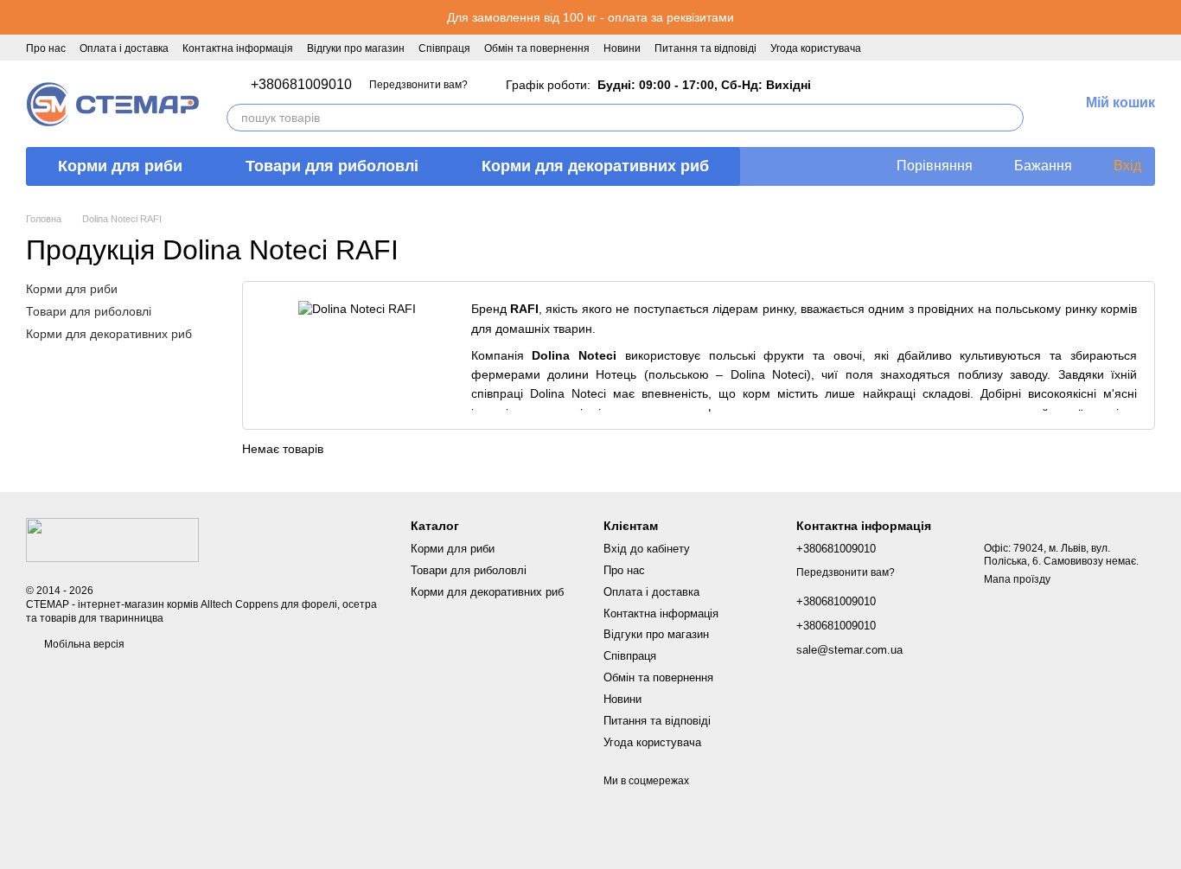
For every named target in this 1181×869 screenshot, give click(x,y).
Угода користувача (815, 48)
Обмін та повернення (537, 48)
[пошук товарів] (1010, 117)
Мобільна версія (82, 644)
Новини (622, 48)
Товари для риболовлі (332, 166)
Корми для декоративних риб (595, 166)
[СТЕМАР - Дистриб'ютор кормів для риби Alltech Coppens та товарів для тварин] (112, 539)
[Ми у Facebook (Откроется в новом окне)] (885, 47)
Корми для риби (120, 166)
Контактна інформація (237, 48)
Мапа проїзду (1017, 579)
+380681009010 (301, 85)
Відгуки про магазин (356, 48)
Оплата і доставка (124, 48)
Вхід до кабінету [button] (646, 548)
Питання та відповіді (705, 48)
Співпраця (444, 48)
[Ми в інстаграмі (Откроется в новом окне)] (906, 47)
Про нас (46, 48)
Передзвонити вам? (418, 85)
